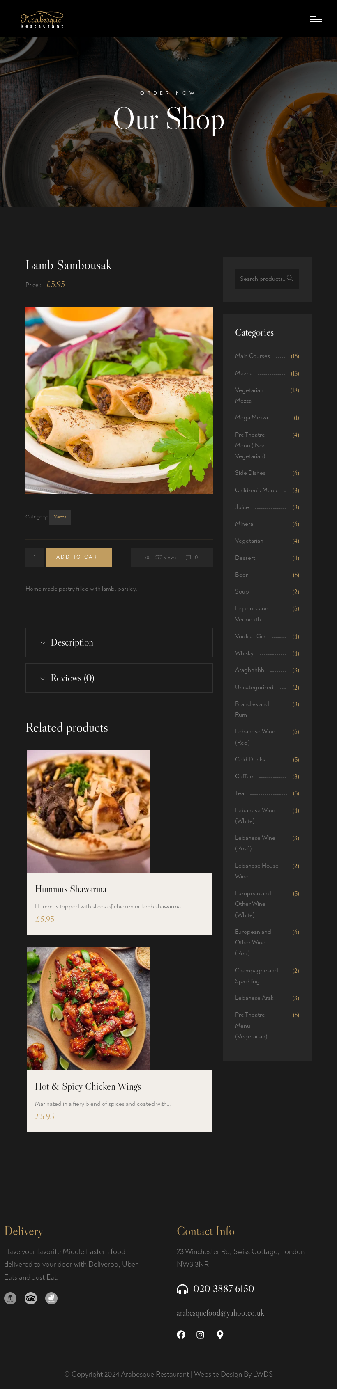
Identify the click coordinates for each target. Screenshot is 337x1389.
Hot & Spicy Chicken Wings (88, 1086)
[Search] (290, 279)
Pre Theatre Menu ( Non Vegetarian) (250, 446)
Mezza (60, 517)
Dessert (245, 558)
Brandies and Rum (252, 709)
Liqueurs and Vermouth (252, 614)
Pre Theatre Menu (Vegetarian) (251, 1026)
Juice (242, 507)
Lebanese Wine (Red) (255, 737)
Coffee (244, 776)
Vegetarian (249, 541)
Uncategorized (254, 687)
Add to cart (79, 557)
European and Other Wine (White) (253, 904)
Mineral (244, 524)
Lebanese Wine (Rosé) (255, 843)
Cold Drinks (250, 759)
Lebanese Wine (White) (255, 816)
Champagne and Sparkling (256, 976)
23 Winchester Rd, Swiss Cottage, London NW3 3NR (241, 1258)
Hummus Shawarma (70, 889)
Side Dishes (250, 473)
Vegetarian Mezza (249, 395)
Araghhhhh (249, 670)
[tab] (119, 642)
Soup (242, 592)
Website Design (218, 1374)
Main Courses (252, 356)
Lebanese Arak (254, 998)
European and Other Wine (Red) (253, 943)
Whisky (244, 653)
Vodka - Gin (250, 636)
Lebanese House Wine (257, 871)
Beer (241, 575)
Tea (239, 793)
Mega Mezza (251, 418)
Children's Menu (256, 490)
